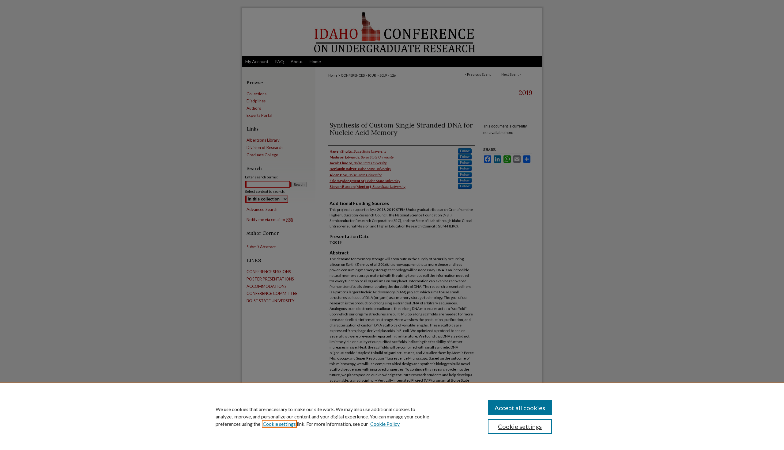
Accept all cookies (520, 407)
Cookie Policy (385, 424)
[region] (392, 416)
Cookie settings (279, 424)
